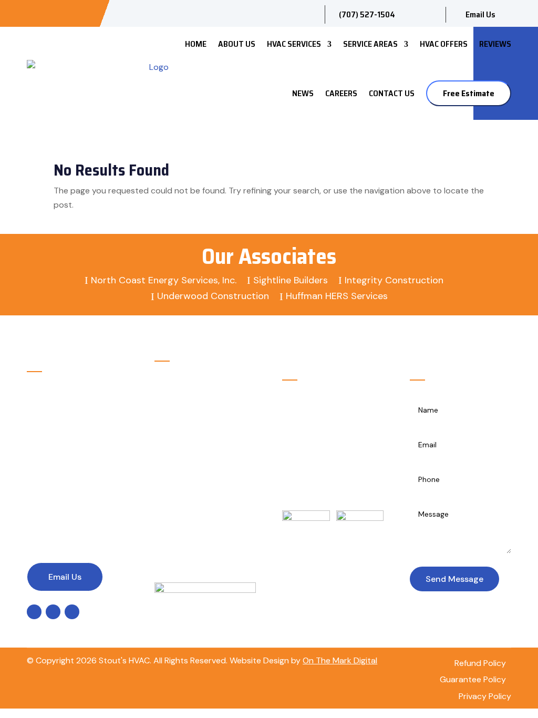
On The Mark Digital (340, 660)
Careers (341, 93)
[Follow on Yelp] (87, 12)
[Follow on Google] (68, 12)
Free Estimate (468, 93)
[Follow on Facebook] (50, 12)
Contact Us (392, 93)
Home (195, 43)
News (303, 93)
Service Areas (370, 43)
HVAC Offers (444, 43)
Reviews (495, 43)
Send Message (454, 578)
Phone (66, 482)
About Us (236, 43)
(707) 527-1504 (83, 500)
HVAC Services (294, 43)
